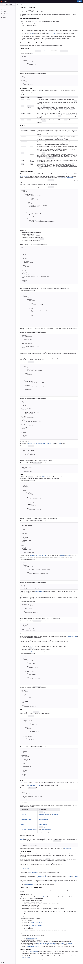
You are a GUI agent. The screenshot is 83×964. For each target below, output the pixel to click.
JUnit (22, 822)
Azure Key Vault (25, 868)
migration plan (44, 896)
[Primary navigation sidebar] (1, 4)
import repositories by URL (33, 938)
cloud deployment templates (43, 943)
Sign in (75, 1)
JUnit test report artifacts (44, 822)
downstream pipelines (54, 827)
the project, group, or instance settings (53, 881)
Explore (5, 1)
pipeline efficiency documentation (34, 946)
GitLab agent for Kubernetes (66, 943)
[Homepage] (2, 1)
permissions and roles (46, 829)
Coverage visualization (52, 817)
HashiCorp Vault (25, 867)
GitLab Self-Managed (36, 35)
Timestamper (24, 832)
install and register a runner (62, 640)
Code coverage (55, 814)
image (60, 443)
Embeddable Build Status (26, 819)
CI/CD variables (45, 476)
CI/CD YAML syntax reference (35, 925)
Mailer (22, 824)
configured (31, 646)
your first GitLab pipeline (40, 924)
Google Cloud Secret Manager (28, 870)
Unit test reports (54, 822)
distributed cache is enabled (34, 785)
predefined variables (39, 591)
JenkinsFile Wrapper (33, 951)
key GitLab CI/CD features (36, 922)
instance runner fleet (72, 636)
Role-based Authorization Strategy (29, 829)
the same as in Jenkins (41, 876)
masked (68, 555)
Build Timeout (24, 812)
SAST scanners (67, 848)
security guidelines (29, 884)
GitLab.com (30, 33)
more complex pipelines (53, 924)
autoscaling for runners (32, 651)
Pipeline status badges (43, 819)
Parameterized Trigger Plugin (27, 827)
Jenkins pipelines (24, 176)
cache (22, 782)
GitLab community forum (49, 959)
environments (53, 943)
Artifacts (72, 712)
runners (28, 930)
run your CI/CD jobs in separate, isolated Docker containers (41, 443)
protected (62, 555)
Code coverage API (25, 817)
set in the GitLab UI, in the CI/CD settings (38, 555)
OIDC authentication (33, 872)
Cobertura (23, 814)
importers (45, 937)
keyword (32, 648)
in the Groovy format (43, 50)
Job (39, 832)
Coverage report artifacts (44, 814)
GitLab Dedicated (51, 33)
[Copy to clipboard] (77, 56)
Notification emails (43, 824)
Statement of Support (26, 957)
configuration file (65, 177)
